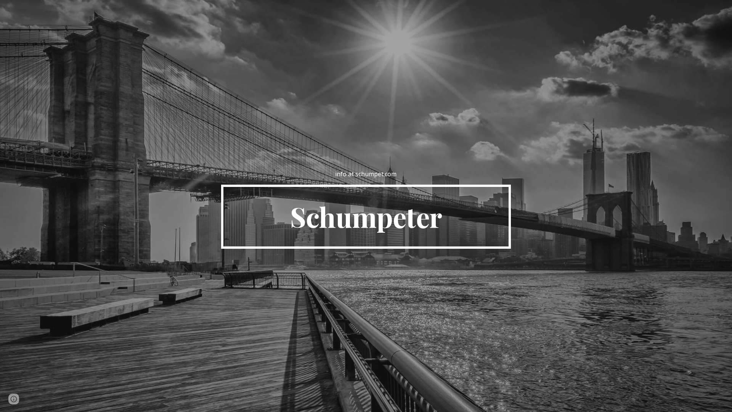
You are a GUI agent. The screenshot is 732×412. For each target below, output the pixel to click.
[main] (366, 174)
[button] (13, 399)
